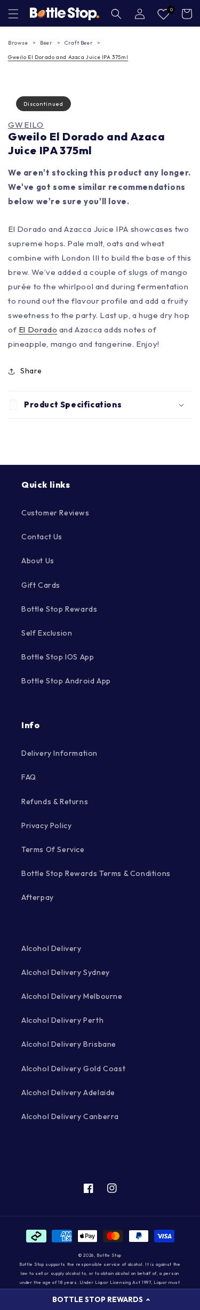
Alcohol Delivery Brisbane (68, 1044)
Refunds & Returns (54, 801)
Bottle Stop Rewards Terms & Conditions (96, 873)
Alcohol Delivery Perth (62, 1020)
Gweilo (26, 125)
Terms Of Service (53, 849)
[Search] (116, 14)
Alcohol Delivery (51, 948)
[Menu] (13, 14)
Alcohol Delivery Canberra (70, 1116)
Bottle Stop (109, 1255)
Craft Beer (79, 42)
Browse (18, 42)
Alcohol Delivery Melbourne (72, 996)
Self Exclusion (46, 633)
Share (31, 371)
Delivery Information (59, 753)
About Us (37, 560)
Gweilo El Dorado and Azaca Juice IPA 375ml (68, 57)
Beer (46, 42)
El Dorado (38, 329)
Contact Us (41, 536)
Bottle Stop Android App (66, 681)
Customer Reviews (55, 513)
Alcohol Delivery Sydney (65, 972)
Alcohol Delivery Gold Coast (73, 1068)
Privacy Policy (46, 825)
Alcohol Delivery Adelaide (68, 1092)
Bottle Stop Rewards (59, 609)
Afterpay (37, 897)
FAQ (28, 777)
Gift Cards (40, 585)
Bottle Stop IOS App (57, 657)
